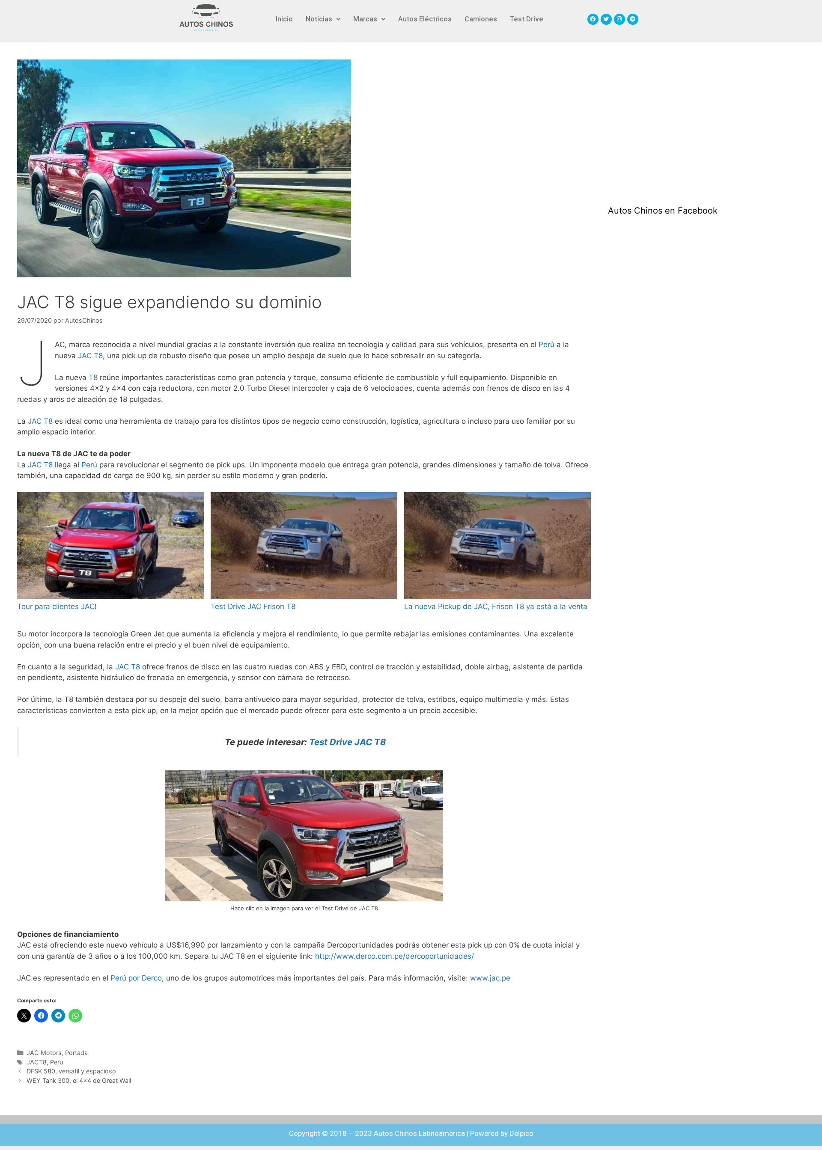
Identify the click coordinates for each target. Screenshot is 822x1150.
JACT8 (37, 1062)
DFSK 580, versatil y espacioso (71, 1071)
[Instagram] (619, 19)
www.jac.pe (490, 978)
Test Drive (526, 19)
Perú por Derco (135, 978)
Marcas (365, 19)
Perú (546, 344)
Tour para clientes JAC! (57, 606)
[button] (323, 19)
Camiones (481, 19)
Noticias (319, 19)
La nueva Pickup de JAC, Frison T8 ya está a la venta (495, 606)
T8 (93, 377)
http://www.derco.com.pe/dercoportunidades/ (394, 956)
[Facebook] (593, 19)
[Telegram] (632, 19)
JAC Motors (44, 1052)
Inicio (284, 19)
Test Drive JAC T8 (347, 742)
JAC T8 (90, 355)
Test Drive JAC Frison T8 (253, 606)
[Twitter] (606, 19)
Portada (76, 1052)
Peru (56, 1062)
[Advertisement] (672, 123)
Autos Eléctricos (425, 19)
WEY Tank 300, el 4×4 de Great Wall (79, 1080)
